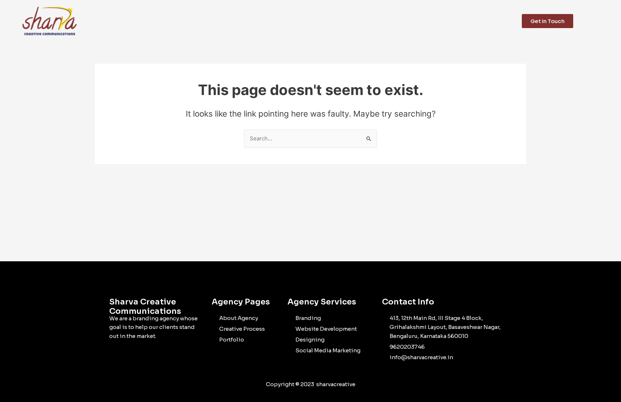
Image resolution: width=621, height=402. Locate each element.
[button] (608, 21)
